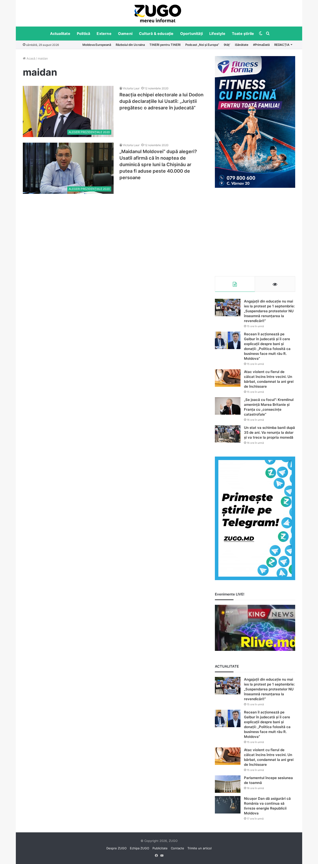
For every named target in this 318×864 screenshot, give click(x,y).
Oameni (125, 33)
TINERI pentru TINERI (165, 45)
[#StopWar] (158, 13)
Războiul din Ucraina (130, 45)
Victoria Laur (131, 88)
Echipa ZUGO (139, 848)
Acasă (30, 58)
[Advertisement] (255, 232)
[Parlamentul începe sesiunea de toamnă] (227, 784)
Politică (83, 33)
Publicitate (160, 848)
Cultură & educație (156, 33)
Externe (104, 33)
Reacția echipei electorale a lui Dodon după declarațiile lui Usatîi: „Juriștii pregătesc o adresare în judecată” (161, 101)
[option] (157, 13)
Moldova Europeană (96, 45)
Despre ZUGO (116, 848)
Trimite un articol (199, 848)
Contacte (177, 848)
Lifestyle (217, 33)
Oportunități (191, 33)
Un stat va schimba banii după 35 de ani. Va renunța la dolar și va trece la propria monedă (269, 432)
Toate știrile (243, 33)
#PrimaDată (261, 45)
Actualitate (60, 33)
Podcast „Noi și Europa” (202, 45)
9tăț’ (227, 45)
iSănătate (241, 45)
